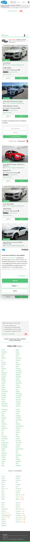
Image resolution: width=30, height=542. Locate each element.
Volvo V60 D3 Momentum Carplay (12, 101)
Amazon (3, 509)
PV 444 (17, 488)
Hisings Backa (4, 405)
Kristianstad (4, 436)
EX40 (17, 476)
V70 (17, 511)
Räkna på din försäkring (8, 334)
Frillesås (3, 383)
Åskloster (18, 459)
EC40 (2, 521)
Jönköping (3, 417)
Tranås (17, 413)
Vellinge (18, 436)
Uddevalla (18, 423)
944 (2, 504)
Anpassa (14, 285)
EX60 (17, 478)
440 (2, 490)
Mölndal (18, 354)
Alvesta (3, 349)
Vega (17, 434)
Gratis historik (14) (13, 72)
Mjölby (17, 349)
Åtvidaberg (18, 461)
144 (2, 478)
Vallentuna (18, 428)
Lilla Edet (3, 457)
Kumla (2, 440)
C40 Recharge (4, 515)
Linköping (3, 459)
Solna (17, 389)
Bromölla (3, 364)
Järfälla (3, 415)
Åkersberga (18, 455)
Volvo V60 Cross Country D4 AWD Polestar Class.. (12, 243)
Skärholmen (19, 383)
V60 (17, 509)
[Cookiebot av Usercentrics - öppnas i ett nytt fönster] (21, 250)
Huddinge (3, 411)
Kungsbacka (4, 444)
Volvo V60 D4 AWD (8, 204)
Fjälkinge (3, 378)
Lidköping (3, 455)
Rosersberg (18, 372)
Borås (2, 356)
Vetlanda (18, 438)
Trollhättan (18, 417)
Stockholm (18, 397)
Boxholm (3, 358)
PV (16, 486)
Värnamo (18, 444)
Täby (17, 421)
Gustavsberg (4, 391)
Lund (2, 463)
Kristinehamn (4, 438)
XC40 (17, 515)
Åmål (17, 457)
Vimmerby (18, 440)
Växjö (17, 450)
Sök (6, 5)
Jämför (8, 78)
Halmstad (3, 397)
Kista (2, 434)
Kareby (3, 421)
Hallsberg (3, 395)
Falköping (3, 374)
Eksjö (2, 366)
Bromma (3, 362)
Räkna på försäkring (7, 74)
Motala (17, 351)
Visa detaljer (22, 275)
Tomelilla (18, 411)
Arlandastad (4, 351)
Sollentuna (18, 387)
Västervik (18, 446)
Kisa (2, 432)
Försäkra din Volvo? (12, 11)
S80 (17, 499)
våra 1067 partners (11, 257)
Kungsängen (4, 446)
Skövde (17, 385)
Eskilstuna (3, 368)
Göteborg (3, 393)
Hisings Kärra (4, 409)
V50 (17, 507)
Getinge (3, 387)
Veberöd (18, 432)
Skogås (17, 378)
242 (2, 482)
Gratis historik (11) (13, 213)
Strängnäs (18, 401)
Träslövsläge (19, 419)
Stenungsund (19, 395)
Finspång (3, 376)
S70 (17, 497)
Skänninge (18, 380)
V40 (17, 505)
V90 (17, 513)
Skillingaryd (18, 376)
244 (2, 484)
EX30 (2, 525)
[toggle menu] (29, 2)
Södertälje (18, 403)
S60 (17, 494)
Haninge (3, 401)
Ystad (17, 453)
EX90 (17, 480)
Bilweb (2, 5)
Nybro (17, 362)
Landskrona (4, 453)
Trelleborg (18, 415)
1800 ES (3, 480)
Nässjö (17, 366)
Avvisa (15, 291)
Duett (2, 519)
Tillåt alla (15, 280)
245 (2, 486)
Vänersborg (18, 442)
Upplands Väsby (19, 426)
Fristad (3, 385)
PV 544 (17, 490)
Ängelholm (18, 465)
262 (2, 488)
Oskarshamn (19, 370)
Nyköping (18, 364)
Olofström (18, 368)
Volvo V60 (13, 5)
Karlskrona (4, 423)
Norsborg (18, 360)
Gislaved (3, 389)
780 (2, 495)
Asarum (3, 354)
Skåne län (18, 5)
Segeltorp (18, 374)
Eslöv (2, 370)
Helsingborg (4, 403)
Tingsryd (18, 409)
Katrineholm (4, 428)
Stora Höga (18, 399)
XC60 (17, 517)
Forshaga (3, 380)
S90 (17, 502)
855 (2, 499)
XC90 (17, 522)
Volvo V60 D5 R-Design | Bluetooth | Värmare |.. (14, 165)
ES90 (2, 523)
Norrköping (18, 358)
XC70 (17, 519)
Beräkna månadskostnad (17, 65)
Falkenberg (4, 372)
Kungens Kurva (5, 442)
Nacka (17, 356)
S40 (17, 492)
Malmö (3, 465)
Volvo (9, 5)
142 (2, 476)
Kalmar (3, 419)
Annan (3, 511)
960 (2, 506)
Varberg (18, 430)
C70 (2, 517)
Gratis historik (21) (13, 174)
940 (2, 502)
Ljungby (3, 461)
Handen (3, 399)
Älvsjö (17, 463)
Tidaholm (18, 405)
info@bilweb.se (20, 539)
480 (2, 492)
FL (16, 482)
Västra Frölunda (19, 448)
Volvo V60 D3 (7, 63)
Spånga (17, 391)
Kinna (2, 430)
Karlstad (3, 426)
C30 (2, 513)
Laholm (3, 450)
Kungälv (3, 448)
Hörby (2, 413)
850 (2, 497)
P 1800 (17, 484)
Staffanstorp (19, 393)
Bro (2, 360)
